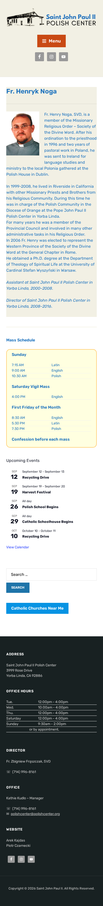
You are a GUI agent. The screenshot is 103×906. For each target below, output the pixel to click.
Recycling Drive (35, 477)
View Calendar (17, 547)
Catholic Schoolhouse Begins (47, 522)
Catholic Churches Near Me (37, 608)
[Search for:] (51, 574)
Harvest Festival (36, 492)
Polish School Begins (40, 507)
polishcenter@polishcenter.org (35, 814)
